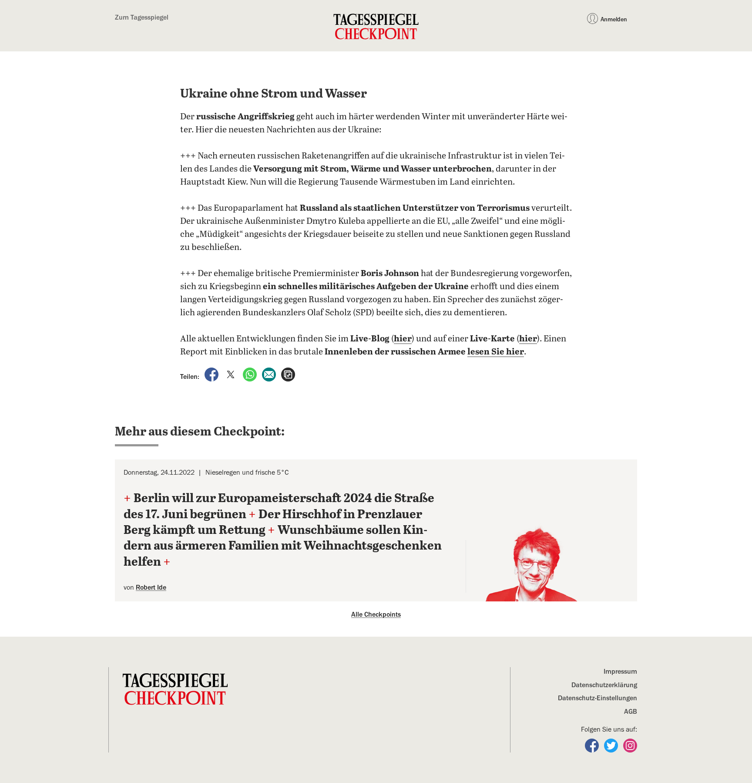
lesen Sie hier (495, 352)
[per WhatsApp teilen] (250, 374)
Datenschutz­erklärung (604, 685)
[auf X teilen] (231, 374)
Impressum (620, 671)
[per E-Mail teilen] (270, 374)
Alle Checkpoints (376, 614)
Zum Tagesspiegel (141, 17)
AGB (630, 711)
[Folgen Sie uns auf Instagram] (630, 745)
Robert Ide (151, 587)
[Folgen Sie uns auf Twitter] (612, 745)
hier (403, 339)
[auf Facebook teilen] (212, 374)
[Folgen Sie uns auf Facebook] (593, 745)
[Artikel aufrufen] (288, 374)
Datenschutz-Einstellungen (597, 698)
